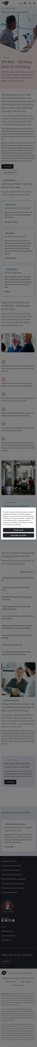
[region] (18, 523)
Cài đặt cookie (18, 530)
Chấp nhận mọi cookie (18, 535)
